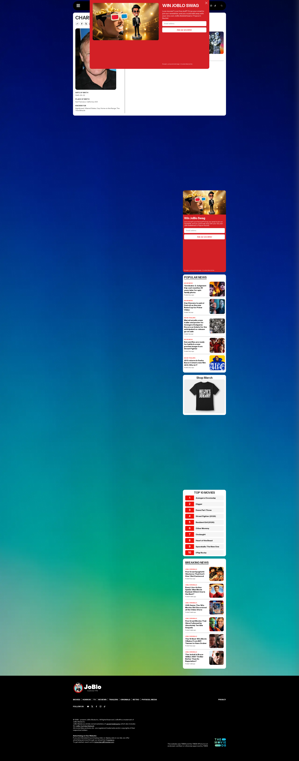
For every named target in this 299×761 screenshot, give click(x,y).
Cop (98, 108)
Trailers (113, 699)
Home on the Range (108, 108)
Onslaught (201, 534)
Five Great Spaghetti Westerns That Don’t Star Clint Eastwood (194, 574)
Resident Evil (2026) (205, 522)
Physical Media (149, 699)
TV (94, 699)
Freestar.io (110, 740)
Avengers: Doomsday (206, 498)
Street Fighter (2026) (206, 516)
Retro (136, 699)
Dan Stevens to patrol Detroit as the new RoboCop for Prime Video (194, 306)
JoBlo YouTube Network (85, 726)
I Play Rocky (201, 552)
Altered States (90, 108)
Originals (125, 699)
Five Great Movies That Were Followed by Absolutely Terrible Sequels (195, 624)
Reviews (102, 699)
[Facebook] (96, 706)
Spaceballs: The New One (207, 546)
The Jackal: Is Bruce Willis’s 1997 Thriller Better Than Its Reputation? (194, 657)
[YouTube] (88, 706)
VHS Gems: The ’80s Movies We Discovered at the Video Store (196, 607)
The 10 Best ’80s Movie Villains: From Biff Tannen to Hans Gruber (196, 641)
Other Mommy (202, 528)
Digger (199, 504)
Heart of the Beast (204, 540)
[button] (78, 5)
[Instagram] (211, 6)
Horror (87, 699)
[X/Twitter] (92, 706)
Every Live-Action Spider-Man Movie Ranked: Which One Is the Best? (195, 590)
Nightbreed (79, 108)
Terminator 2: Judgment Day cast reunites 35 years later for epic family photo (195, 289)
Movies (76, 699)
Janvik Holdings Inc (113, 724)
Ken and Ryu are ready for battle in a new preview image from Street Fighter (194, 345)
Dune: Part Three (204, 510)
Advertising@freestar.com (104, 742)
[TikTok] (215, 6)
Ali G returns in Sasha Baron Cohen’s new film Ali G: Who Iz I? (195, 362)
